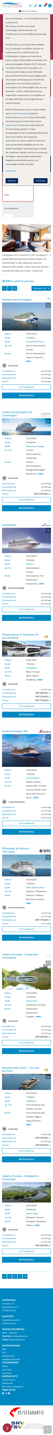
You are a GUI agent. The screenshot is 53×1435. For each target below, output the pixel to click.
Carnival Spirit (32, 778)
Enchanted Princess (35, 341)
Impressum (6, 1373)
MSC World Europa (35, 887)
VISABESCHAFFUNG (11, 1359)
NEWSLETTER (8, 1356)
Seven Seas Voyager (35, 446)
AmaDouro (31, 1101)
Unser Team (7, 1370)
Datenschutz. (12, 125)
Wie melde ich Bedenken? (13, 1386)
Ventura (30, 564)
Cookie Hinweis (8, 1380)
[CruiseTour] (11, 6)
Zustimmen (40, 180)
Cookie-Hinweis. (19, 113)
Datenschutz (7, 1383)
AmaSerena (31, 667)
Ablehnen (12, 180)
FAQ (4, 1352)
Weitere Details (26, 395)
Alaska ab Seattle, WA (15, 731)
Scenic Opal (31, 1000)
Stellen (5, 1366)
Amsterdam (9, 524)
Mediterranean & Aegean (16, 299)
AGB (4, 1349)
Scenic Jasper (32, 1213)
